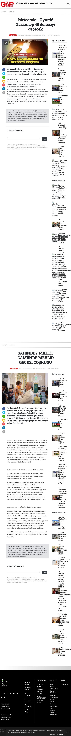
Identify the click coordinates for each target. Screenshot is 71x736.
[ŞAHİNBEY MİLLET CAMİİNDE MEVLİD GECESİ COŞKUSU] (25, 388)
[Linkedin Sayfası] (14, 693)
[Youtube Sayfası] (11, 693)
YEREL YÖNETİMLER (41, 697)
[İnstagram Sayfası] (8, 693)
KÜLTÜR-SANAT (40, 701)
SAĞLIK (42, 3)
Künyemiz (28, 706)
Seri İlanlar (53, 706)
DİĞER (26, 3)
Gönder (45, 139)
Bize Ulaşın (27, 711)
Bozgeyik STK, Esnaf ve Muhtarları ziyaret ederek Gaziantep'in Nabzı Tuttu (62, 192)
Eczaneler (53, 695)
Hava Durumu (52, 685)
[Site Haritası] (2, 697)
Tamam (60, 734)
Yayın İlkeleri (5, 706)
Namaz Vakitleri (53, 692)
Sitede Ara (65, 685)
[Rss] (18, 693)
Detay (53, 734)
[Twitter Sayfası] (5, 693)
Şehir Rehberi (52, 709)
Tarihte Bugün (52, 700)
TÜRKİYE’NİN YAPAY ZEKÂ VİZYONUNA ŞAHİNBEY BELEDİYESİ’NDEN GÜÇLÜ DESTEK (63, 295)
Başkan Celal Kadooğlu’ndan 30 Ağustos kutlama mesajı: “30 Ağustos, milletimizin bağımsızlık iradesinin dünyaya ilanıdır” (62, 55)
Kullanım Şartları (7, 715)
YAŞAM (49, 3)
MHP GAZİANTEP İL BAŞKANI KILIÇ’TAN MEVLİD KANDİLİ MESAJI (62, 74)
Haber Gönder (5, 719)
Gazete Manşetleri (53, 713)
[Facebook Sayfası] (2, 693)
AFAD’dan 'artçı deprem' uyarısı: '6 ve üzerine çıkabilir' (62, 209)
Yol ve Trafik (54, 689)
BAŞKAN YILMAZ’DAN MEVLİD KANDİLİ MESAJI (62, 88)
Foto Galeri (27, 683)
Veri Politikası (5, 708)
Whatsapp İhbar (6, 717)
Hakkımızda (5, 704)
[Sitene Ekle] (5, 697)
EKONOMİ (34, 3)
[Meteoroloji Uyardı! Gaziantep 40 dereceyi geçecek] (25, 52)
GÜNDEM (19, 3)
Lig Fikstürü (54, 697)
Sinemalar (53, 704)
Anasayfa (4, 11)
